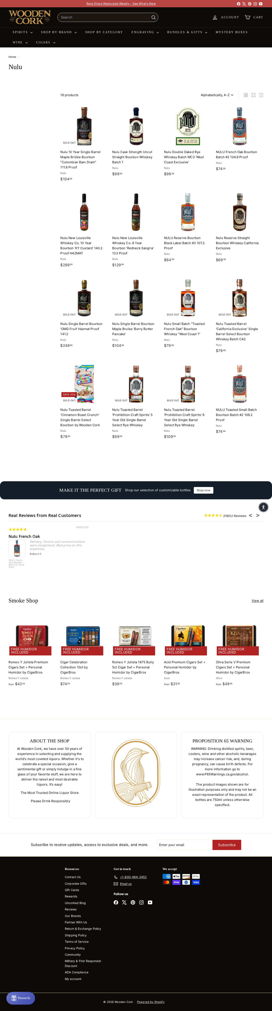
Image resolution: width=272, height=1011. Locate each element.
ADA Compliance (76, 972)
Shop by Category (104, 32)
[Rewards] (20, 998)
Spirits (21, 32)
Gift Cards (72, 890)
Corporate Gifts (75, 883)
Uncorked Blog (75, 903)
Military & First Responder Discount (83, 963)
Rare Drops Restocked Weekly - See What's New (121, 3)
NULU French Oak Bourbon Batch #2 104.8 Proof (16, 564)
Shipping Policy (76, 935)
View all (258, 601)
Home (12, 56)
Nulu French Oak (24, 536)
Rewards (71, 896)
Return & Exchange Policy (83, 928)
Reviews (70, 909)
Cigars (44, 42)
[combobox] (107, 17)
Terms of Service (77, 941)
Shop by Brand (57, 32)
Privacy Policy (75, 948)
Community (73, 954)
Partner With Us (76, 922)
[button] (263, 507)
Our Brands (73, 916)
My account (73, 979)
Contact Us (73, 877)
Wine (18, 42)
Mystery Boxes (232, 32)
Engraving (144, 32)
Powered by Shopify (150, 1002)
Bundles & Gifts (185, 32)
